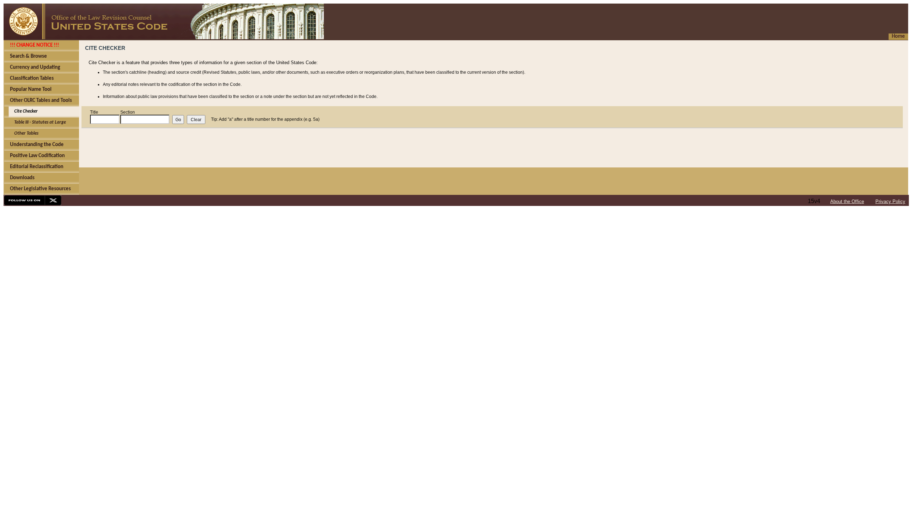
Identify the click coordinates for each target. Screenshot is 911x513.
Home (898, 36)
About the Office (847, 201)
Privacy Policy (890, 201)
